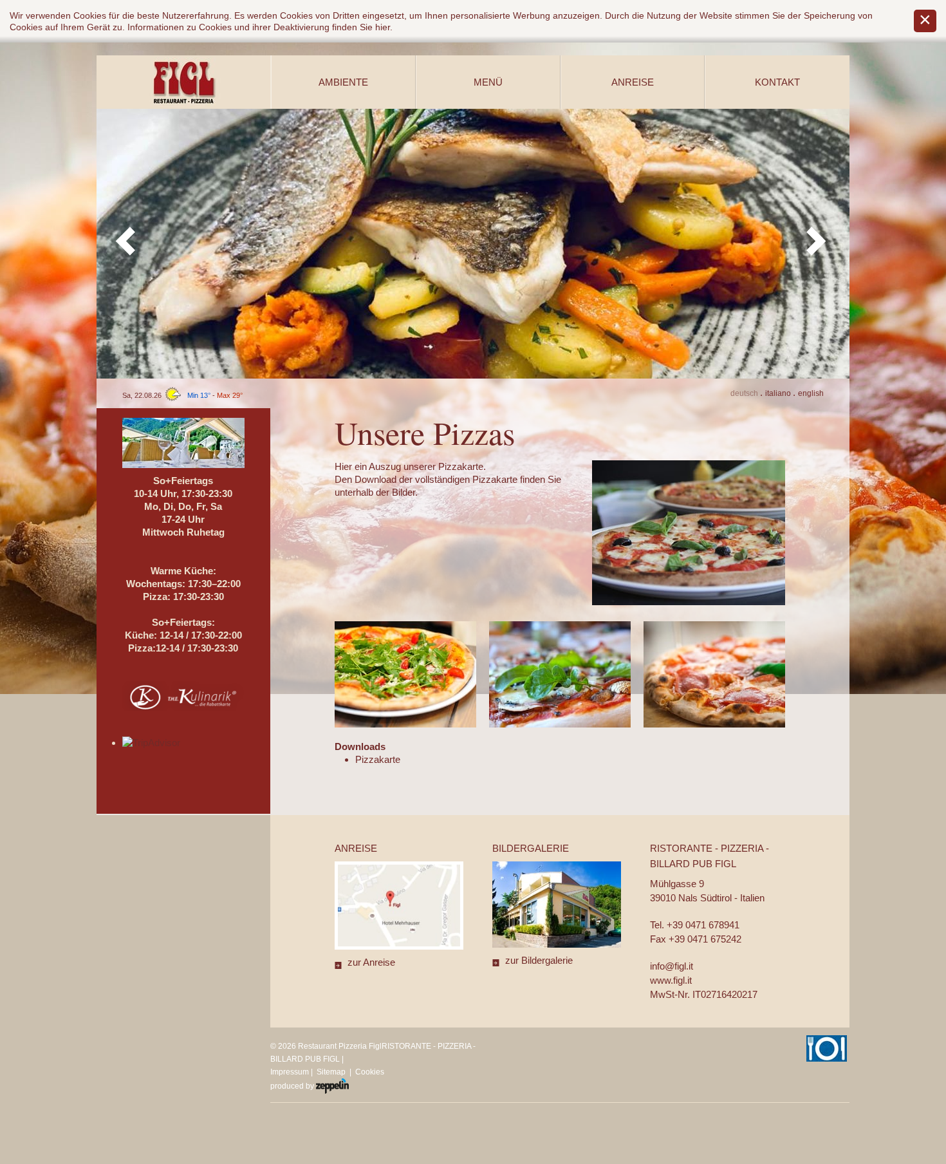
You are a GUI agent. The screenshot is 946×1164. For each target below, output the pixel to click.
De (744, 393)
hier (382, 27)
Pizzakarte (377, 759)
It (778, 393)
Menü (488, 82)
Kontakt (777, 82)
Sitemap (331, 1071)
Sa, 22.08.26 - (182, 395)
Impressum (289, 1071)
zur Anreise (371, 962)
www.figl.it (671, 980)
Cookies (369, 1071)
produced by (293, 1086)
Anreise (632, 82)
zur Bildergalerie (539, 960)
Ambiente (343, 82)
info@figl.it (671, 966)
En (811, 393)
